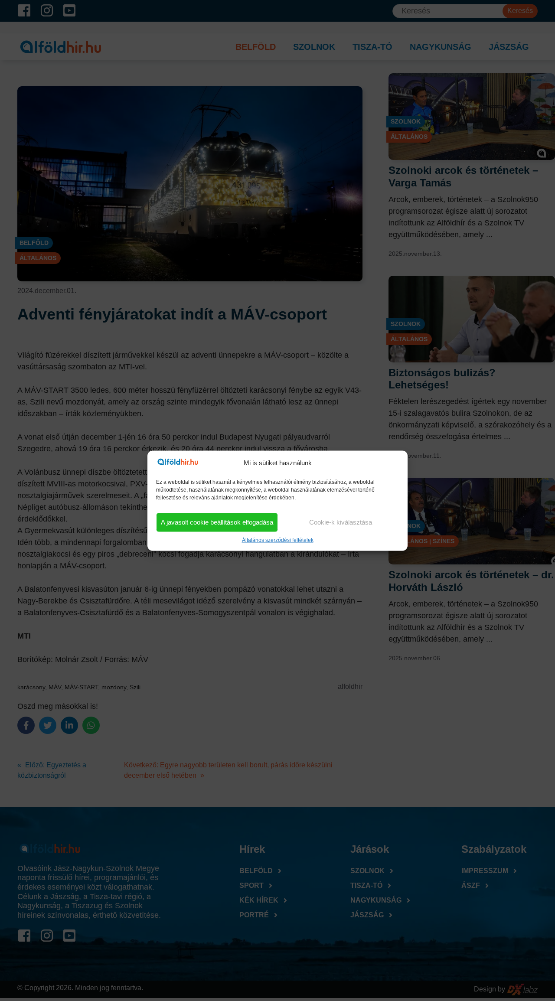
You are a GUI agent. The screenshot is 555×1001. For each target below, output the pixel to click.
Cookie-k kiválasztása (340, 522)
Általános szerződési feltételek (277, 540)
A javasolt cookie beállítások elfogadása (217, 522)
